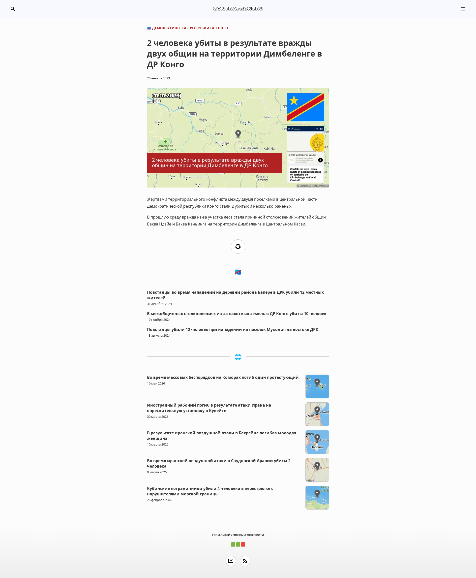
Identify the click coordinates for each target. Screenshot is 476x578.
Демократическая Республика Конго (187, 28)
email (231, 560)
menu (463, 8)
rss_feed (245, 560)
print (238, 246)
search (13, 8)
